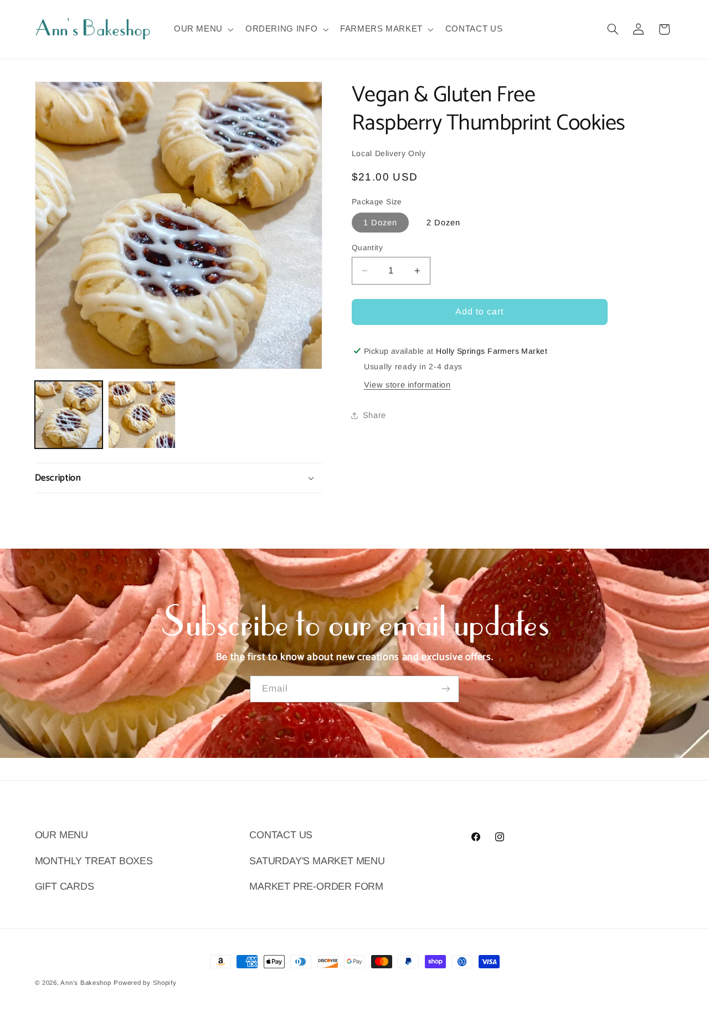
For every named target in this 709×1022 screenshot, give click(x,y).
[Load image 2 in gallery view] (142, 414)
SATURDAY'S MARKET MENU (317, 860)
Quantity (367, 248)
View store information (407, 384)
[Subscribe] (446, 689)
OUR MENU (61, 834)
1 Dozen (380, 222)
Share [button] (374, 415)
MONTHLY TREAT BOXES (94, 860)
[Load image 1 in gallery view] (68, 414)
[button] (202, 29)
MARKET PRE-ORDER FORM (316, 886)
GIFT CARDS (64, 886)
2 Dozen (443, 222)
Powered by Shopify (145, 982)
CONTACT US (280, 834)
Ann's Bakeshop (85, 982)
